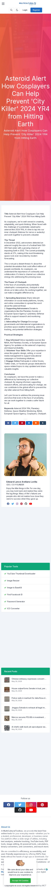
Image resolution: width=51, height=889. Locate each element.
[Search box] (11, 10)
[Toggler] (3, 4)
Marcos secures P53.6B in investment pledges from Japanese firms (29, 717)
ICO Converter (13, 608)
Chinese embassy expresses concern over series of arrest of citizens (29, 679)
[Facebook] (8, 423)
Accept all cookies (20, 880)
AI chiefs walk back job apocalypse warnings (29, 727)
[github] (26, 504)
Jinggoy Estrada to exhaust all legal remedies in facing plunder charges (29, 707)
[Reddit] (36, 423)
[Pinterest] (22, 423)
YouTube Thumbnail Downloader (21, 574)
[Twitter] (15, 423)
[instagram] (17, 504)
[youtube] (31, 504)
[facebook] (8, 504)
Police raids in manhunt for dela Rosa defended (29, 698)
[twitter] (13, 504)
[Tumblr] (43, 423)
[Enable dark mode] (17, 10)
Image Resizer (13, 580)
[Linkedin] (29, 423)
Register (36, 10)
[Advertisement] (25, 47)
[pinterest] (22, 504)
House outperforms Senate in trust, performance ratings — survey (29, 688)
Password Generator (16, 601)
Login (25, 10)
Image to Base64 (14, 587)
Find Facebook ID (14, 594)
